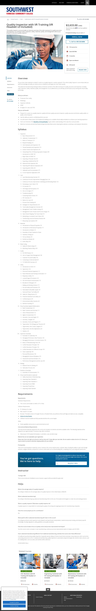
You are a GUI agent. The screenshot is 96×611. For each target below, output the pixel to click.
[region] (14, 598)
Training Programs (14, 19)
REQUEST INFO (83, 70)
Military (65, 597)
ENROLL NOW (77, 37)
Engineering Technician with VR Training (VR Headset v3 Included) (53, 576)
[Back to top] (48, 595)
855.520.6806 (10, 101)
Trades (21, 19)
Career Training (39, 597)
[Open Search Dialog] (87, 2)
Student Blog (79, 597)
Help (65, 600)
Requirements (10, 84)
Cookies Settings (14, 606)
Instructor (9, 87)
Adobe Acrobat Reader (26, 416)
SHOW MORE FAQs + (23, 543)
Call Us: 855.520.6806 (83, 19)
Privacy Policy (50, 607)
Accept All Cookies (14, 602)
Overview (9, 78)
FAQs (8, 90)
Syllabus (9, 81)
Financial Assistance (68, 598)
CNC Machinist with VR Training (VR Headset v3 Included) (28, 576)
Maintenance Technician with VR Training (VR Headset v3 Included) (77, 576)
